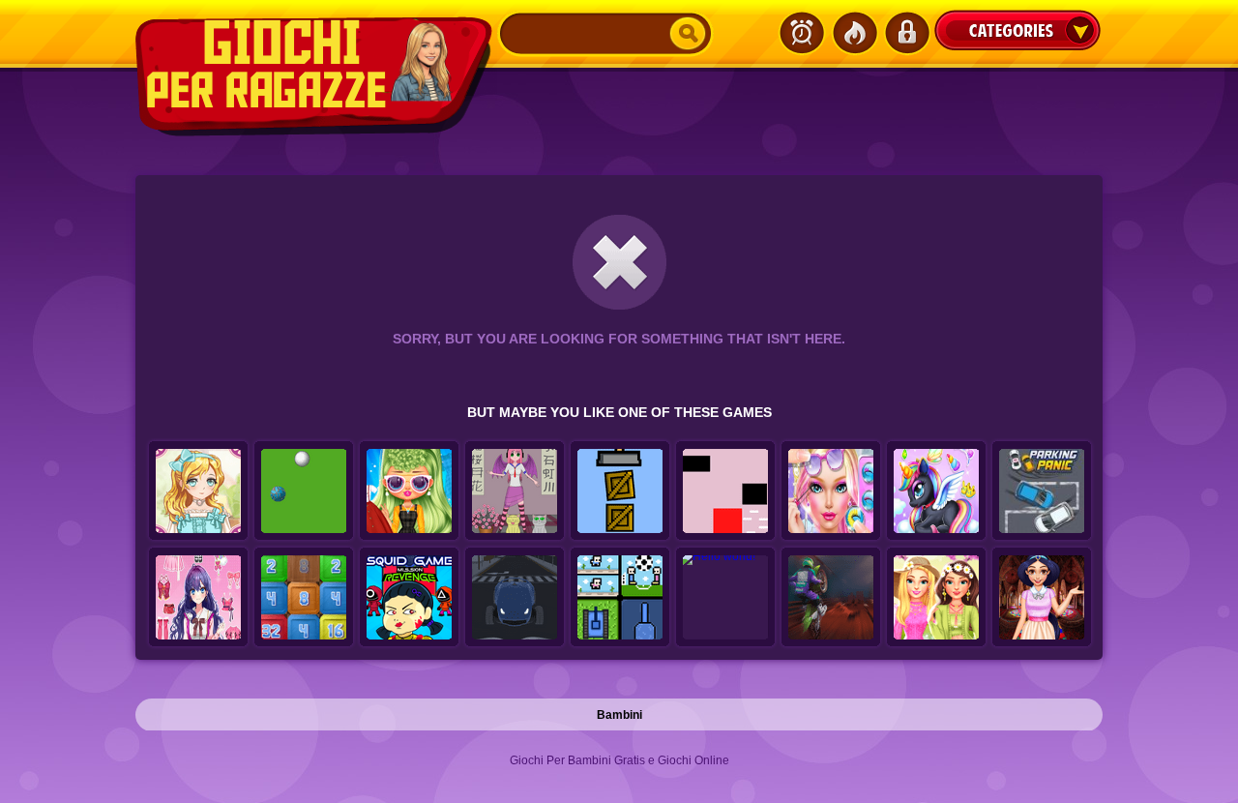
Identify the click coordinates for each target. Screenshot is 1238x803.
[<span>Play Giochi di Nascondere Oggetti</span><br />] (620, 491)
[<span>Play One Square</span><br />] (725, 491)
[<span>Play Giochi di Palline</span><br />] (303, 491)
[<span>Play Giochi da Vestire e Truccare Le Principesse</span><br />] (1041, 598)
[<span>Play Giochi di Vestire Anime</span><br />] (514, 491)
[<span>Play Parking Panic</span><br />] (1041, 491)
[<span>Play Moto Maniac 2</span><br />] (831, 598)
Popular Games (854, 33)
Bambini (619, 715)
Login (906, 33)
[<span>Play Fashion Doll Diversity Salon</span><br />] (831, 491)
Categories (1017, 30)
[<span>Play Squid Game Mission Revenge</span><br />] (409, 598)
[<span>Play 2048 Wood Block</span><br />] (303, 598)
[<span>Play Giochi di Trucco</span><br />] (409, 491)
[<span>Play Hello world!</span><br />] (725, 598)
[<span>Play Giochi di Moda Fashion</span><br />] (198, 491)
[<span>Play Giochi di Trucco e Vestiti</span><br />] (936, 598)
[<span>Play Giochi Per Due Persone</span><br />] (620, 598)
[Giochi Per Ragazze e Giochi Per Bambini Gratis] (316, 76)
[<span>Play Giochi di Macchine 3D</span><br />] (514, 598)
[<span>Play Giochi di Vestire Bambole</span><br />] (198, 598)
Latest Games (802, 33)
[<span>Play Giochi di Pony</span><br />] (936, 491)
